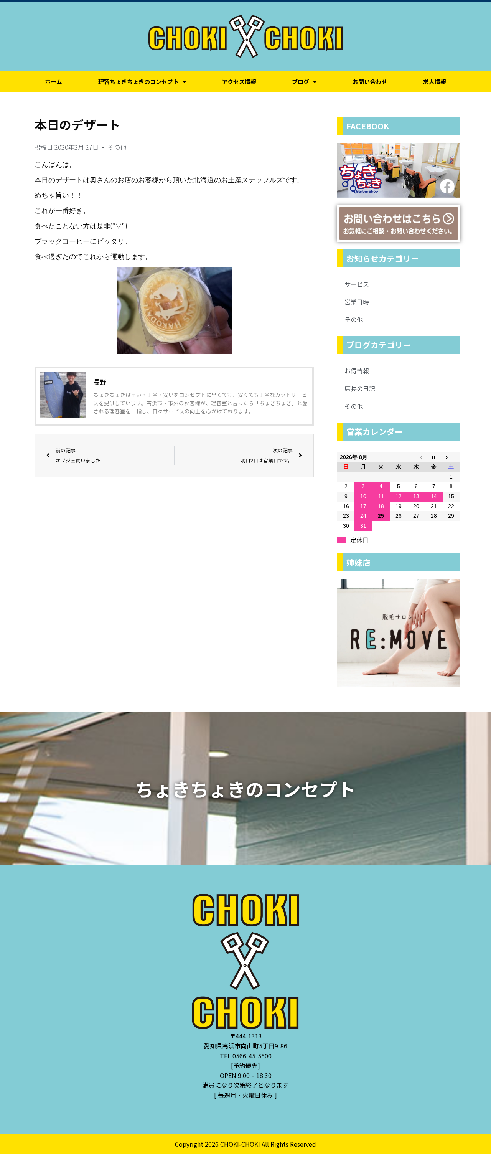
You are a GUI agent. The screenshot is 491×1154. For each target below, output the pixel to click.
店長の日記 (359, 388)
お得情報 (356, 370)
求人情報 (434, 82)
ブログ (300, 82)
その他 (117, 147)
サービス (356, 284)
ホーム (53, 82)
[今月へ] (434, 457)
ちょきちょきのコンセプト (245, 788)
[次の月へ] (451, 457)
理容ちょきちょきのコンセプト (138, 82)
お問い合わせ (370, 82)
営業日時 (356, 301)
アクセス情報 (239, 82)
